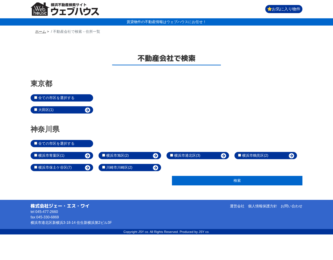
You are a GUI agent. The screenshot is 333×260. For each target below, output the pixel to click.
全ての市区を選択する (56, 98)
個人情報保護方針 (262, 206)
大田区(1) (45, 110)
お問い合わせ (291, 206)
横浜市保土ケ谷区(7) (55, 167)
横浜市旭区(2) (117, 155)
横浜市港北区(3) (187, 155)
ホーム (40, 31)
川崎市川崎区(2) (119, 167)
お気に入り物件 (286, 9)
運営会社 (237, 206)
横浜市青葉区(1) (51, 155)
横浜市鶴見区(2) (255, 155)
